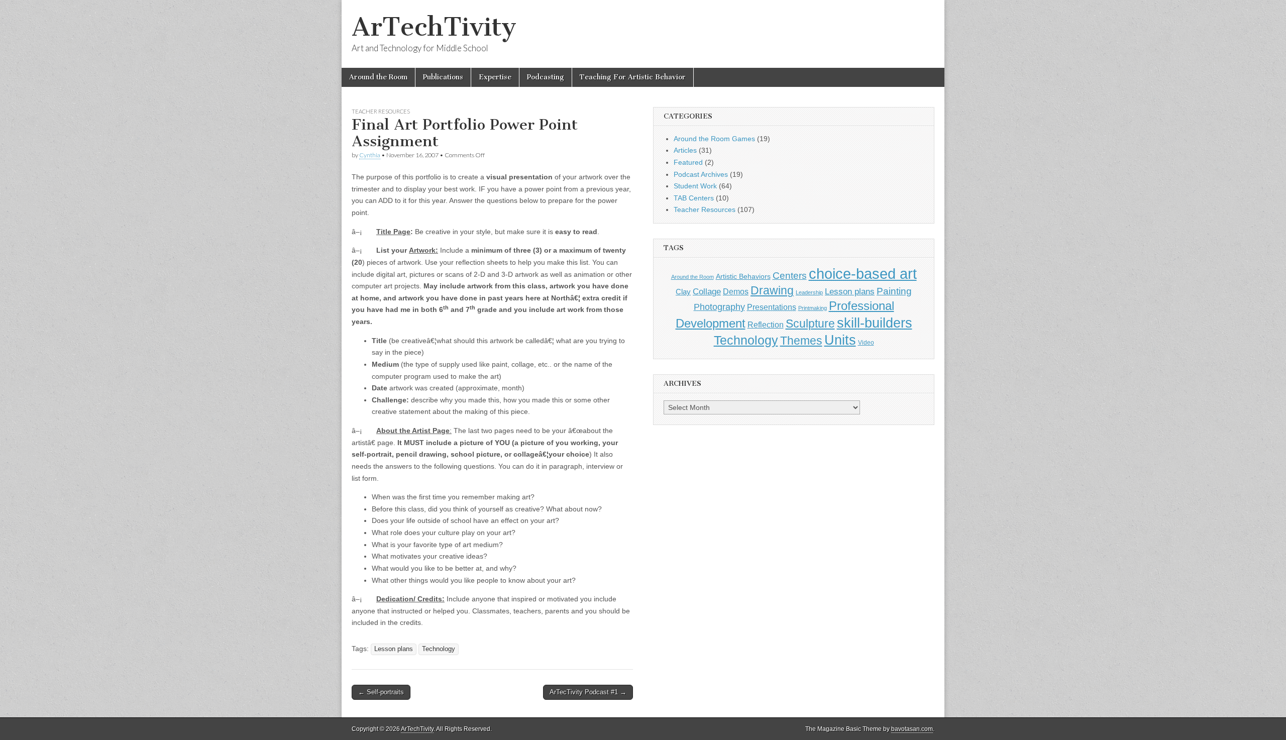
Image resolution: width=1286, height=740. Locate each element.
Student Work (695, 186)
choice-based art (863, 273)
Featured (688, 162)
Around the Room (378, 77)
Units (840, 340)
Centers (790, 275)
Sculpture (810, 323)
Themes (801, 341)
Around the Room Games (714, 139)
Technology (438, 649)
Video (866, 342)
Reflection (765, 324)
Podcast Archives (701, 174)
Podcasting (545, 77)
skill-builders (874, 323)
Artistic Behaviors (743, 276)
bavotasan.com (912, 728)
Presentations (771, 306)
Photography (719, 306)
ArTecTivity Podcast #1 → (588, 692)
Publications (443, 77)
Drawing (772, 290)
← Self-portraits (381, 692)
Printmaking (812, 308)
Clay (683, 291)
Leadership (809, 292)
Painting (894, 291)
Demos (735, 291)
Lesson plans (393, 649)
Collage (707, 291)
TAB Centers (694, 198)
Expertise (495, 77)
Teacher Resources (381, 111)
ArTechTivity (434, 27)
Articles (685, 150)
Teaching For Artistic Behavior (633, 77)
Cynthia (369, 155)
